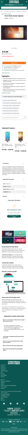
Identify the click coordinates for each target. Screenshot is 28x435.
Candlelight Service (5, 395)
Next (26, 143)
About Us (3, 379)
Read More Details (6, 92)
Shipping (2, 382)
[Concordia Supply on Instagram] (10, 403)
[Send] (25, 117)
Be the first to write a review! (14, 216)
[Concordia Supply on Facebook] (4, 403)
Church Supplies (4, 392)
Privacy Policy (4, 387)
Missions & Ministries (5, 381)
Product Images (14, 48)
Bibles (2, 398)
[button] (14, 163)
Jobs (2, 372)
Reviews (3, 376)
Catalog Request (4, 370)
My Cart (2, 366)
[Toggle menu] (2, 2)
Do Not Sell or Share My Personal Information (11, 391)
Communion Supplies (5, 394)
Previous (2, 143)
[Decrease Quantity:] (3, 60)
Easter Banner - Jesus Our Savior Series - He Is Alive (20, 146)
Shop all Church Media (6, 13)
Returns (2, 384)
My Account (3, 365)
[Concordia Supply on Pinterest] (17, 403)
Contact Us (3, 369)
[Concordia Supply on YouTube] (24, 403)
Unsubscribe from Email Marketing (8, 385)
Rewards (3, 388)
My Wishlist (3, 368)
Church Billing (4, 375)
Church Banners (4, 397)
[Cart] (26, 1)
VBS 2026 (3, 400)
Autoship (3, 373)
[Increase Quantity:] (8, 60)
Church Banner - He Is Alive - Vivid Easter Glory (7, 145)
